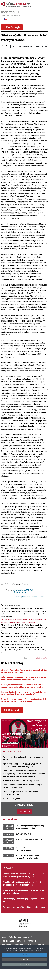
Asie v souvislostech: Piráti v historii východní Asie (24, 907)
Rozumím (24, 955)
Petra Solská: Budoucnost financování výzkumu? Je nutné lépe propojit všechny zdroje (24, 700)
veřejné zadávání (25, 46)
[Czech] (5, 19)
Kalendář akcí (10, 819)
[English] (2, 19)
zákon (14, 46)
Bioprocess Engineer (11, 798)
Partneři (31, 941)
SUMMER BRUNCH (23, 834)
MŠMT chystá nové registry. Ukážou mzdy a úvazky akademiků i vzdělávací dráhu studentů (23, 678)
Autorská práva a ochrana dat (20, 937)
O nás (4, 937)
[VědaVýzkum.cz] (24, 4)
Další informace (24, 964)
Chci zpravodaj (24, 811)
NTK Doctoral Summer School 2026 (30, 840)
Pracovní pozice (12, 751)
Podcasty (8, 868)
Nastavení (24, 960)
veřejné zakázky (41, 46)
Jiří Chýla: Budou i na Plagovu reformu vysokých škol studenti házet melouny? (24, 671)
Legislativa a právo (40, 658)
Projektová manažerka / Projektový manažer (21, 780)
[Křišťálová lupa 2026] (24, 733)
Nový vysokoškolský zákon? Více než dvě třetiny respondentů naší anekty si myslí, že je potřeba (22, 685)
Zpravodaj (24, 805)
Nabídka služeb (8, 941)
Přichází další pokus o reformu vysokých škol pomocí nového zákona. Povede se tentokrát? (24, 693)
